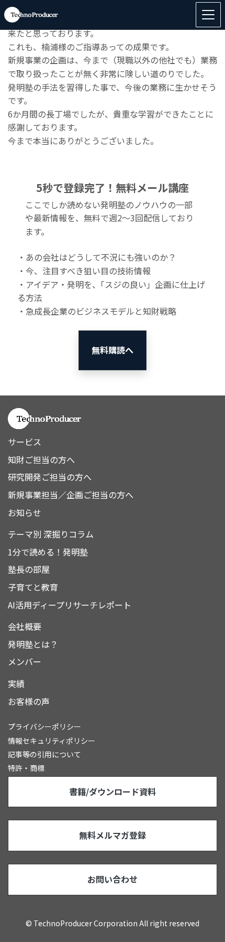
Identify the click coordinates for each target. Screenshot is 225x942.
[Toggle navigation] (208, 14)
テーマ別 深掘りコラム (51, 534)
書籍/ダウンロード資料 (112, 791)
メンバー (24, 661)
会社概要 (24, 626)
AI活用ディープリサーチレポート (69, 604)
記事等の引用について (44, 754)
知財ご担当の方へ (41, 459)
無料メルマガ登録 (112, 835)
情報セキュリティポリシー (51, 740)
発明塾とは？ (33, 644)
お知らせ (24, 512)
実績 (16, 683)
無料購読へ (112, 350)
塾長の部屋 (29, 569)
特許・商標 (26, 768)
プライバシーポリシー (44, 726)
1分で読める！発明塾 (48, 551)
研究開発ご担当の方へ (50, 476)
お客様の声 (29, 701)
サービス (24, 441)
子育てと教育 (33, 587)
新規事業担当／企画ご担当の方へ (70, 494)
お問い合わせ (112, 879)
